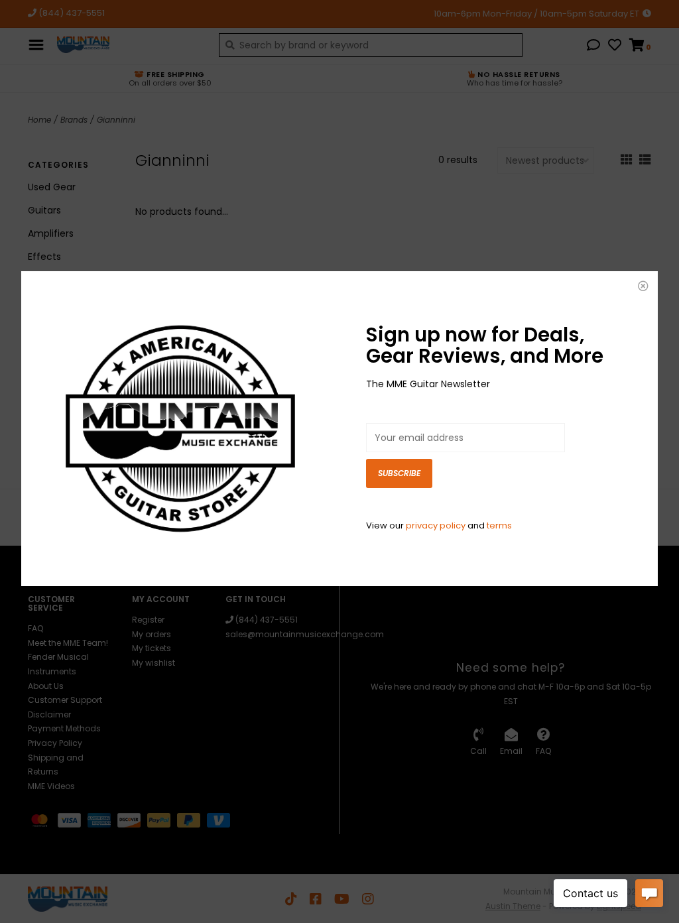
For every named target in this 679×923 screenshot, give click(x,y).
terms (499, 525)
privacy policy (435, 525)
